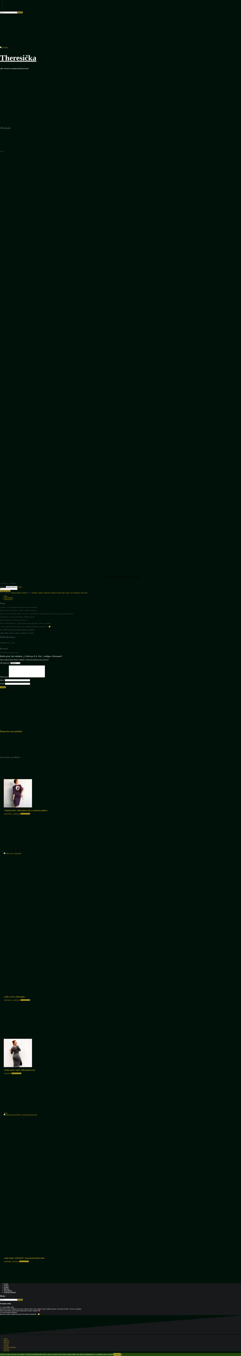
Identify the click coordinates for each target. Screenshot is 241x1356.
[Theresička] (4, 47)
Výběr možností (25, 814)
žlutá (85, 592)
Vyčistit (19, 587)
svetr (71, 592)
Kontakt (6, 1287)
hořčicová (54, 592)
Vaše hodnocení (5, 663)
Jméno (2, 680)
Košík (5, 1338)
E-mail (2, 683)
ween (82, 592)
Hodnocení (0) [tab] (8, 599)
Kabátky (24, 592)
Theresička (18, 58)
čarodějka (34, 592)
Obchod (6, 1285)
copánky (40, 592)
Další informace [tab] (8, 597)
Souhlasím (117, 1354)
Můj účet (6, 1340)
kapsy (63, 592)
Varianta (3, 587)
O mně (6, 1284)
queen (67, 592)
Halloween (47, 592)
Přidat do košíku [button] (16, 1073)
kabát (59, 592)
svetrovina (77, 592)
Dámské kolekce (16, 592)
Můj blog (6, 1289)
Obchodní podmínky (10, 1292)
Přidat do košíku (5, 591)
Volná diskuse (8, 1290)
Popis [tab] (5, 596)
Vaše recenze (4, 677)
